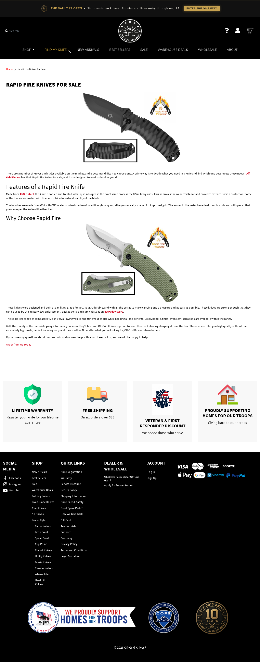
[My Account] (237, 30)
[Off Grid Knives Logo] (130, 30)
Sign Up (152, 478)
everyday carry (113, 311)
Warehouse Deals (173, 50)
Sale (144, 50)
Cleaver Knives (44, 568)
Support (66, 532)
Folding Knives (41, 496)
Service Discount (71, 484)
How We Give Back (72, 514)
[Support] (227, 30)
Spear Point (42, 538)
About (232, 50)
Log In (151, 472)
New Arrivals (88, 50)
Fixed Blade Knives (43, 502)
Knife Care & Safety (72, 502)
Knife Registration (71, 472)
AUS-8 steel (27, 194)
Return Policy (69, 490)
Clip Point (41, 544)
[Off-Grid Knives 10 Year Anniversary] (212, 617)
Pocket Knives (43, 550)
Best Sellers (119, 50)
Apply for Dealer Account (119, 485)
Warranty (66, 478)
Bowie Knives (43, 562)
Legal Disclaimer (70, 556)
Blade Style (39, 520)
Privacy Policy (69, 544)
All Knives (38, 514)
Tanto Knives (43, 526)
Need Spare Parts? (71, 508)
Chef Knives (39, 508)
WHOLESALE (207, 50)
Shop (27, 50)
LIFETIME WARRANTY (32, 410)
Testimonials (68, 526)
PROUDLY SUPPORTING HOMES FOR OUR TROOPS (227, 412)
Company (67, 538)
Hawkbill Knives (40, 582)
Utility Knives (43, 556)
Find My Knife (55, 50)
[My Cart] (250, 30)
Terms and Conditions (74, 550)
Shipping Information (74, 496)
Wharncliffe (42, 574)
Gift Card (66, 520)
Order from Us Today (18, 344)
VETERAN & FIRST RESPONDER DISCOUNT (162, 423)
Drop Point (41, 532)
